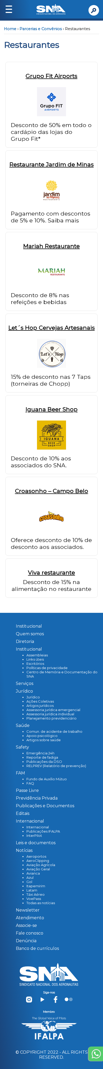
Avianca (33, 873)
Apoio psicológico (42, 736)
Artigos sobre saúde (43, 740)
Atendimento (30, 917)
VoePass (33, 899)
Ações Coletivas (40, 701)
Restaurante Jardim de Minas (52, 164)
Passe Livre (27, 790)
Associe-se (26, 925)
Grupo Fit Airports (51, 75)
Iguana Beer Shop (52, 409)
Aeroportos (36, 856)
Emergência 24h (40, 753)
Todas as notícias (40, 903)
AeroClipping (37, 860)
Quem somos (30, 633)
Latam (31, 890)
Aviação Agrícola (40, 865)
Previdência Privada (37, 798)
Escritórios (35, 663)
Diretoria (25, 641)
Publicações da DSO (44, 761)
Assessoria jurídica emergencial (53, 710)
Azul (30, 877)
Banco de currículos (37, 948)
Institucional (29, 626)
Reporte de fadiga (42, 757)
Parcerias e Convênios (41, 28)
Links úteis (35, 659)
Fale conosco (29, 933)
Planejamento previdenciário (51, 718)
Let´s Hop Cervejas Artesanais (51, 327)
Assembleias (37, 655)
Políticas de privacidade (47, 668)
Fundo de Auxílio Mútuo (46, 779)
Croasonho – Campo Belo (51, 490)
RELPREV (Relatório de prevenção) (56, 766)
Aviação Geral (38, 869)
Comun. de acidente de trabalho (54, 731)
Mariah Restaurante (51, 245)
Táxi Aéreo (35, 894)
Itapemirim (35, 886)
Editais (22, 813)
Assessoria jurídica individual (50, 714)
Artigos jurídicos (40, 705)
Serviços (24, 683)
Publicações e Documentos (45, 805)
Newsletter (28, 910)
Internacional (37, 827)
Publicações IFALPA (43, 831)
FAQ (30, 783)
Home (10, 28)
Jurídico (33, 697)
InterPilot (34, 835)
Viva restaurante (51, 572)
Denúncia (26, 940)
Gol (29, 882)
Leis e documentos (35, 842)
